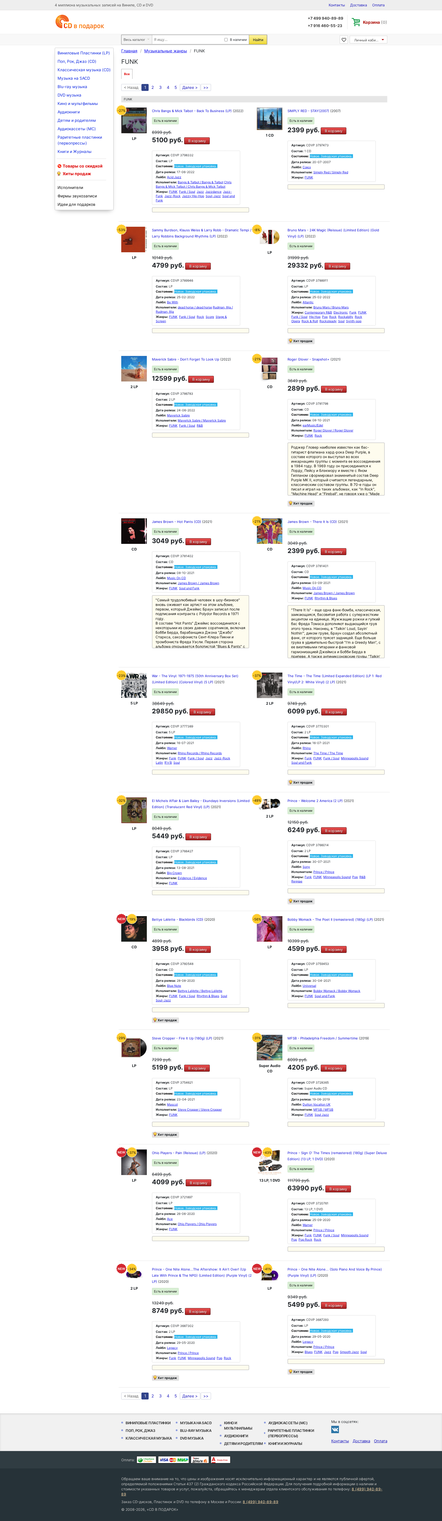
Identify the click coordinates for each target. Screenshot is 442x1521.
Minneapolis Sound (354, 758)
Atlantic (308, 302)
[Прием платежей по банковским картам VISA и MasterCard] (173, 1459)
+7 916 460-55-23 (325, 25)
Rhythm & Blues (326, 598)
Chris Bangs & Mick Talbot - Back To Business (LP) (192, 111)
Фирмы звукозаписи (77, 196)
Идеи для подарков (76, 204)
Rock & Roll (310, 321)
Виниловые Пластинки (148, 1423)
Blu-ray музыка (72, 86)
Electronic (341, 312)
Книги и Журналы (75, 151)
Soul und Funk (189, 588)
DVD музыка (69, 95)
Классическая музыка (149, 1438)
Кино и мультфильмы (78, 103)
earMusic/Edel (313, 425)
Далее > (190, 87)
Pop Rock (305, 1239)
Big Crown (174, 873)
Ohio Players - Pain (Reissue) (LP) (179, 1153)
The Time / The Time (328, 753)
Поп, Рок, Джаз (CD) (77, 61)
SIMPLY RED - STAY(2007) (309, 111)
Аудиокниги (69, 112)
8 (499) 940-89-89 (260, 1502)
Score (210, 317)
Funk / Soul (187, 192)
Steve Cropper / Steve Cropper (200, 1109)
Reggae (296, 881)
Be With (172, 302)
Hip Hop (315, 317)
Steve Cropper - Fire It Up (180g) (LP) (182, 1038)
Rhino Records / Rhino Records (200, 753)
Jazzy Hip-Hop (193, 196)
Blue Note (174, 986)
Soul (341, 321)
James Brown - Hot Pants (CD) (177, 522)
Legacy (172, 1348)
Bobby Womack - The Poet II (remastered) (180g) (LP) (331, 919)
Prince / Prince (323, 872)
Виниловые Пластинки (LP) (84, 53)
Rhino (307, 748)
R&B (200, 425)
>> (205, 87)
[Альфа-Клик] (220, 1459)
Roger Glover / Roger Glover (333, 430)
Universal (309, 986)
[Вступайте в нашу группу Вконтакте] (335, 1429)
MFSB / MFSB (323, 1109)
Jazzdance (213, 192)
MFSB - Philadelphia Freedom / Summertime (323, 1038)
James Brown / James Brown (198, 583)
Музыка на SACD (74, 78)
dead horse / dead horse (195, 307)
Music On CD (176, 578)
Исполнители (70, 187)
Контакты (337, 5)
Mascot (172, 1104)
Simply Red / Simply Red (330, 172)
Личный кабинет (368, 40)
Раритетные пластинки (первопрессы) (80, 140)
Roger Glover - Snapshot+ (309, 359)
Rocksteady (328, 321)
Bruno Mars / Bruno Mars (331, 307)
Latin (159, 762)
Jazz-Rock (172, 196)
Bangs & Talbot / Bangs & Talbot (200, 182)
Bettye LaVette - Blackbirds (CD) (178, 919)
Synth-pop (353, 321)
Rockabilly (345, 317)
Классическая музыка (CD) (84, 69)
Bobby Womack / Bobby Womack (336, 991)
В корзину (197, 141)
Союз (307, 167)
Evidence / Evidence (192, 878)
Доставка (358, 5)
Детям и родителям (77, 120)
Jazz (200, 192)
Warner (172, 748)
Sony (306, 867)
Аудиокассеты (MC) (77, 128)
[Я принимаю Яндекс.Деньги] (200, 1459)
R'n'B (168, 762)
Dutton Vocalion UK (316, 1104)
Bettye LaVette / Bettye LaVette (200, 991)
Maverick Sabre (178, 415)
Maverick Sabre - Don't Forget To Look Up (186, 359)
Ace (170, 1219)
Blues (309, 1352)
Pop (325, 317)
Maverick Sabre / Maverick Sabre (202, 420)
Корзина (375, 22)
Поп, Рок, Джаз (140, 1430)
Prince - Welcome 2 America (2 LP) (316, 801)
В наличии (238, 40)
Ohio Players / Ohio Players (197, 1224)
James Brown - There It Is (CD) (313, 522)
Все (127, 74)
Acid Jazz (174, 177)
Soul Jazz (322, 1115)
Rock (200, 317)
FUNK (173, 192)
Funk (353, 312)
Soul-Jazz (213, 196)
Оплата (378, 5)
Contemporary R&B (318, 312)
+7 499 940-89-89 (325, 18)
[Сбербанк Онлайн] (146, 1459)
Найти (258, 40)
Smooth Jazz (349, 1352)
